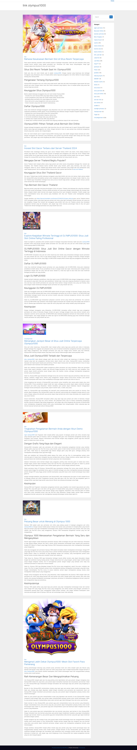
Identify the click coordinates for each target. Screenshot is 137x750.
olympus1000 (57, 73)
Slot (25, 57)
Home (112, 1)
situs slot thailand (78, 169)
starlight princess (99, 108)
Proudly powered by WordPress (60, 747)
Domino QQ (97, 49)
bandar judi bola (99, 34)
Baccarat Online (98, 31)
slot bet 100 (97, 99)
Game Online (98, 52)
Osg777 (96, 63)
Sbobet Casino (98, 81)
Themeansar (82, 747)
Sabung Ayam (98, 75)
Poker (95, 69)
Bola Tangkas (98, 37)
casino (96, 43)
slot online (97, 102)
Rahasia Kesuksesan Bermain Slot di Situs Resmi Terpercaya (54, 59)
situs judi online (98, 93)
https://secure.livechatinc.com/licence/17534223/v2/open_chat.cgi (55, 198)
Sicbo (95, 84)
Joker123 (96, 58)
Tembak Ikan (98, 111)
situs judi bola (98, 90)
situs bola (97, 87)
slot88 (96, 105)
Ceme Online (98, 46)
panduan (96, 66)
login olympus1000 (29, 435)
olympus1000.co (28, 527)
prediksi (96, 72)
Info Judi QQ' (98, 55)
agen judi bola (98, 28)
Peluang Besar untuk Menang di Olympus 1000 (47, 521)
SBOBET (96, 78)
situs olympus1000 (29, 359)
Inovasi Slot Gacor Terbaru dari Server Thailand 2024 (50, 148)
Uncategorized (28, 338)
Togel (95, 114)
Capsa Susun (98, 40)
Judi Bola (97, 60)
